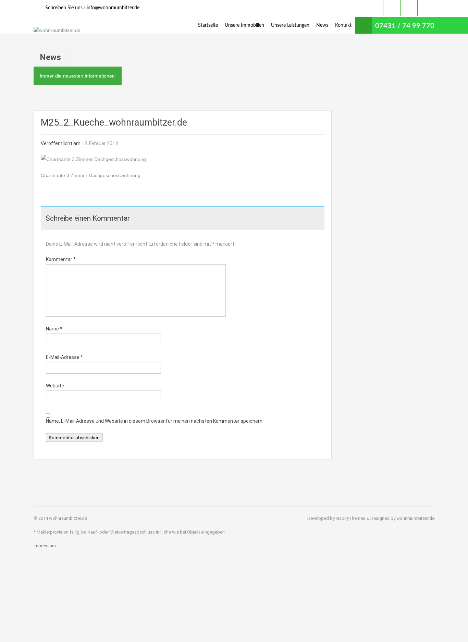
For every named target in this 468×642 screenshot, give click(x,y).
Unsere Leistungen (290, 25)
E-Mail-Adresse (64, 357)
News (322, 25)
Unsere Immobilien (244, 25)
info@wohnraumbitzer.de (113, 7)
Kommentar (61, 259)
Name (54, 328)
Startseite (208, 25)
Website (55, 385)
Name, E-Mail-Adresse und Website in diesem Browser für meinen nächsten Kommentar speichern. (154, 421)
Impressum (45, 545)
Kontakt (343, 25)
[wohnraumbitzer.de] (57, 30)
